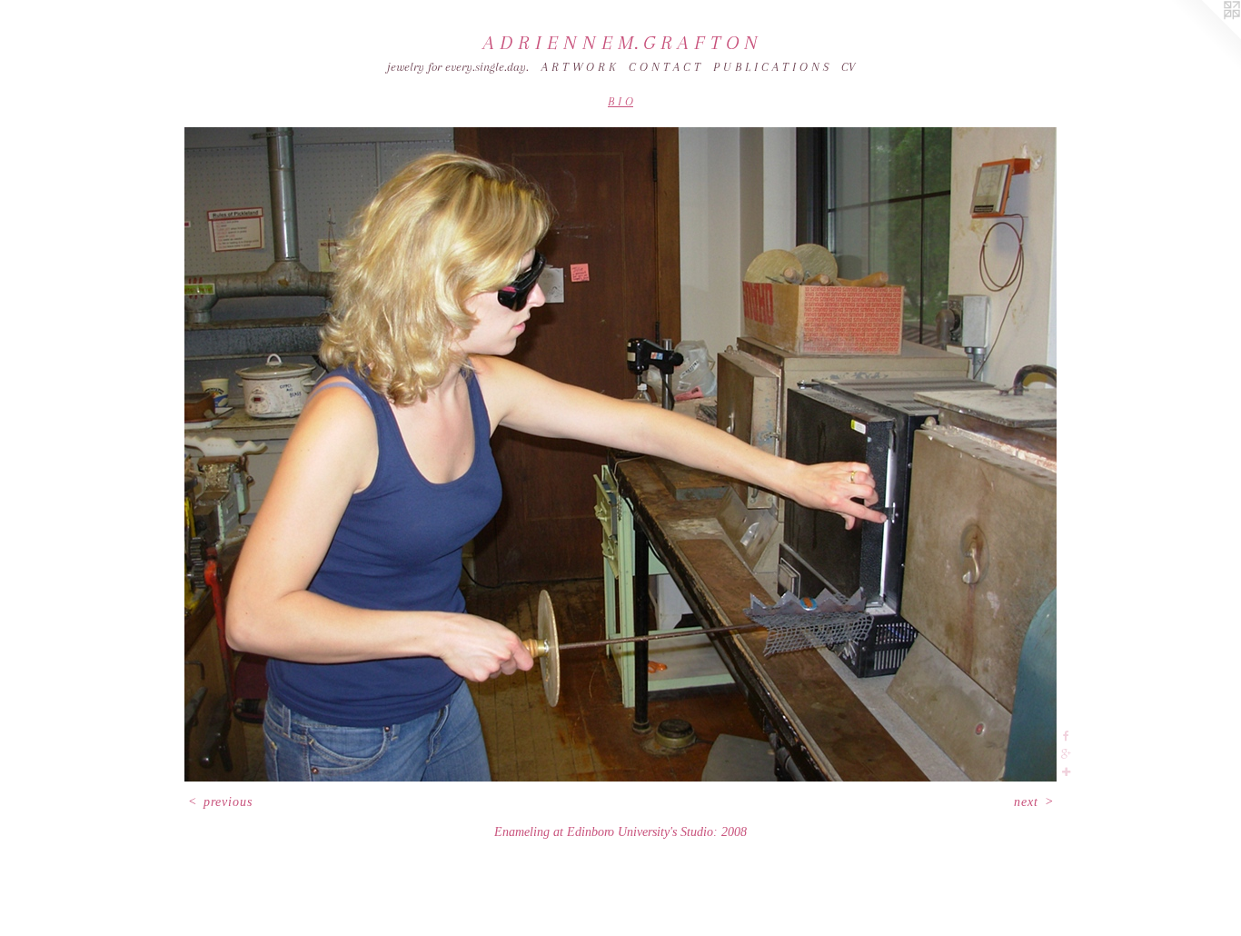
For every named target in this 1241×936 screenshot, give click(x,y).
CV (848, 67)
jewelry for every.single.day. (458, 67)
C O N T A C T (664, 67)
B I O (620, 101)
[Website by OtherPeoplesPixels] (1204, 36)
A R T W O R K (578, 67)
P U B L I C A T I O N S (771, 67)
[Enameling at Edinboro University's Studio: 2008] (620, 454)
